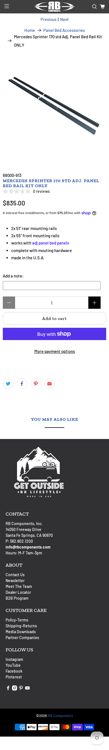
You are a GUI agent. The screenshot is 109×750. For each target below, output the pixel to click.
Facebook (14, 671)
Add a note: (13, 275)
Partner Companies (22, 637)
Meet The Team (19, 586)
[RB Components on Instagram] (14, 689)
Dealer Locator (18, 592)
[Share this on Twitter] (8, 383)
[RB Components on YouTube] (27, 689)
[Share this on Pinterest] (35, 383)
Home (29, 30)
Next (64, 19)
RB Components (60, 715)
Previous (48, 19)
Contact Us (15, 574)
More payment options (54, 351)
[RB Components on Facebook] (8, 689)
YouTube (13, 665)
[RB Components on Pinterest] (20, 689)
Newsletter (15, 580)
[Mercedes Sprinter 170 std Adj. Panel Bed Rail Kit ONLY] (54, 103)
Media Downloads (21, 631)
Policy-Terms (17, 620)
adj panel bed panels (50, 242)
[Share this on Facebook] (21, 383)
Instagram (14, 659)
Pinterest (14, 677)
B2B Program (17, 598)
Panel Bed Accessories (64, 30)
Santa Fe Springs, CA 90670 (29, 535)
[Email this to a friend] (49, 383)
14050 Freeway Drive (23, 529)
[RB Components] (54, 6)
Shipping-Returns (21, 625)
